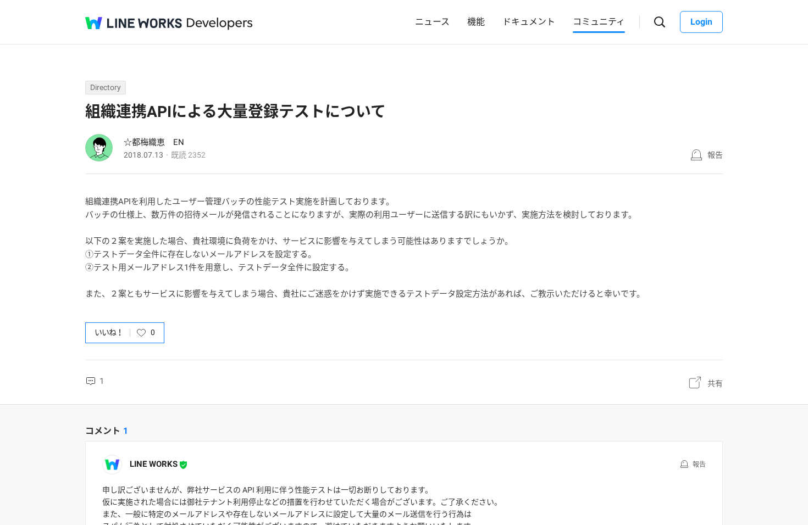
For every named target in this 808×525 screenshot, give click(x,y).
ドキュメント (528, 21)
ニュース (432, 21)
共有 (715, 383)
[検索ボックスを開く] (660, 22)
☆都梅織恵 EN (154, 142)
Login (701, 21)
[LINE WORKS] (133, 23)
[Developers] (220, 24)
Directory (105, 87)
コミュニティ (599, 21)
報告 (715, 154)
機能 (476, 21)
